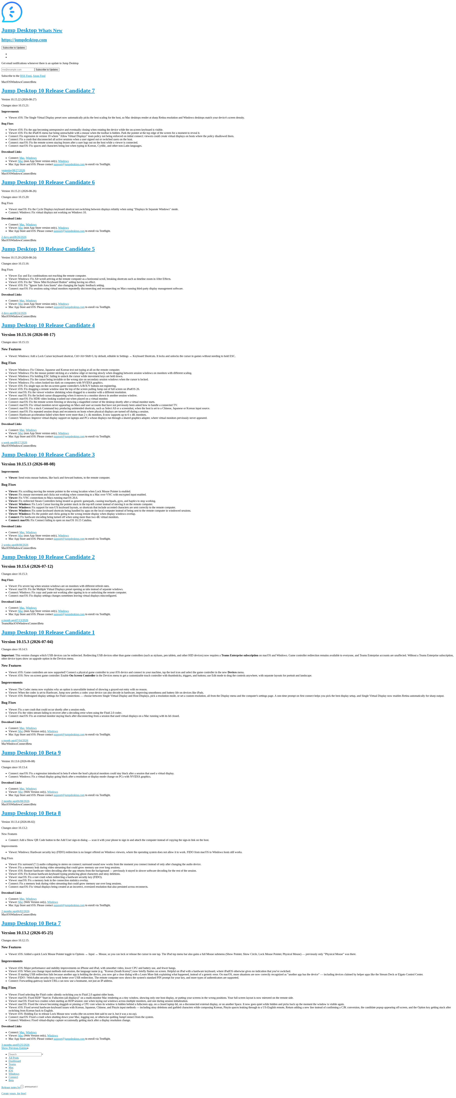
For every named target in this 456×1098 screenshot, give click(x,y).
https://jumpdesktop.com (24, 39)
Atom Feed (39, 75)
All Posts (14, 1057)
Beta (11, 1080)
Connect (13, 1077)
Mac (21, 157)
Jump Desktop (31, 30)
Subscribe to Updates (14, 47)
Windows (31, 157)
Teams (12, 1064)
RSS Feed (26, 75)
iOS (11, 1070)
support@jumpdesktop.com (69, 164)
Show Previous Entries (14, 1048)
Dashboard (15, 1061)
